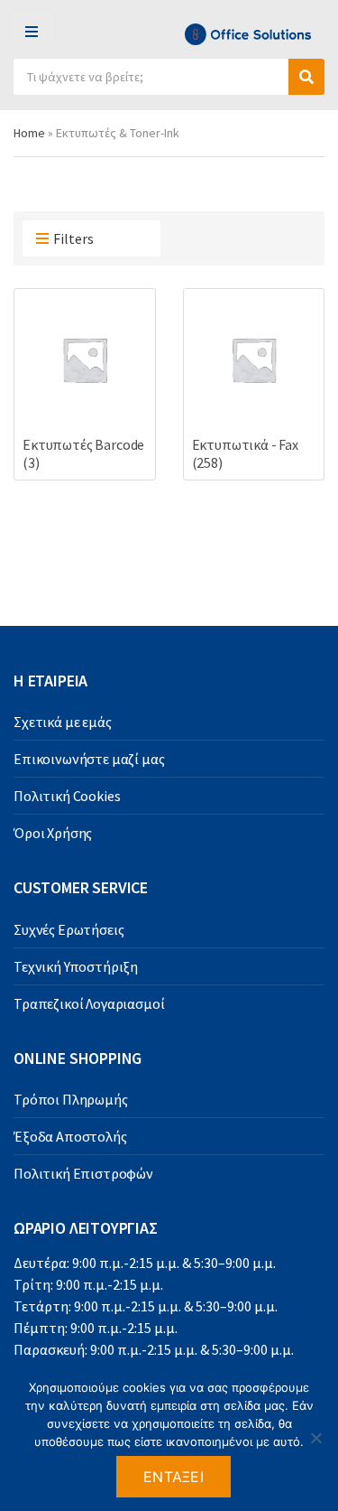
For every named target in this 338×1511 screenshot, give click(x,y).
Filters (73, 238)
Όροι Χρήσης (53, 833)
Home (29, 133)
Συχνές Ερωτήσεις (68, 929)
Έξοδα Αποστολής (70, 1136)
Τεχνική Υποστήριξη (76, 966)
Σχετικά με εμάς (63, 722)
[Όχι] (315, 1438)
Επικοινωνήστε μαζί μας (89, 759)
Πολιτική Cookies (67, 796)
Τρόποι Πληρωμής (71, 1099)
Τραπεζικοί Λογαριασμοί (89, 1003)
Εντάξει (173, 1477)
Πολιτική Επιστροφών (83, 1173)
